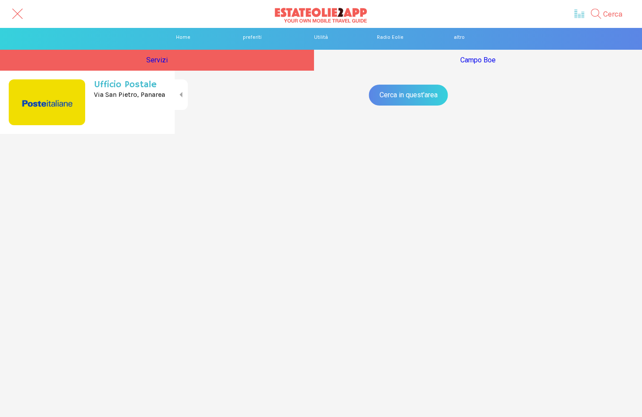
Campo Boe (478, 60)
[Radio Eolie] (579, 13)
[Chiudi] (17, 14)
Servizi (157, 60)
